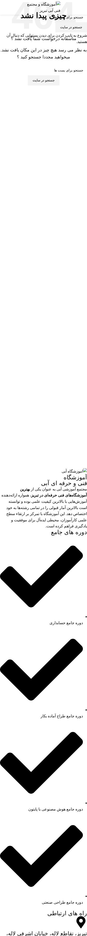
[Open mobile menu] (81, 7)
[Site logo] (43, 7)
